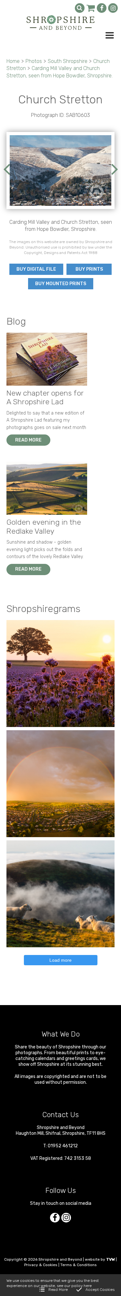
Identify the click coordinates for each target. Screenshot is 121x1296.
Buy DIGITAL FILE (36, 269)
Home (13, 61)
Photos (33, 61)
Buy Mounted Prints (60, 283)
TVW (110, 1259)
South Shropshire (67, 61)
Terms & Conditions (78, 1265)
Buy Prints (89, 269)
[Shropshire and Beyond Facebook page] (101, 8)
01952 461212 (63, 1146)
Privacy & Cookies (40, 1265)
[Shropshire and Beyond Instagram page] (113, 8)
